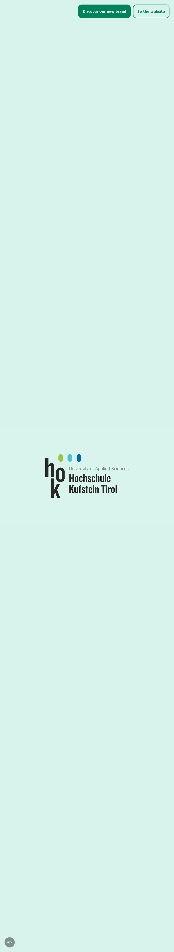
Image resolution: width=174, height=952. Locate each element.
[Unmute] (10, 942)
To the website (151, 11)
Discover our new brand (104, 11)
